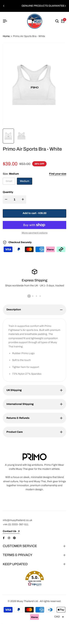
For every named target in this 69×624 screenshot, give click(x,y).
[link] (35, 456)
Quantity (8, 192)
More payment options (34, 232)
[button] (34, 578)
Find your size (57, 173)
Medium (24, 181)
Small (10, 182)
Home (6, 36)
